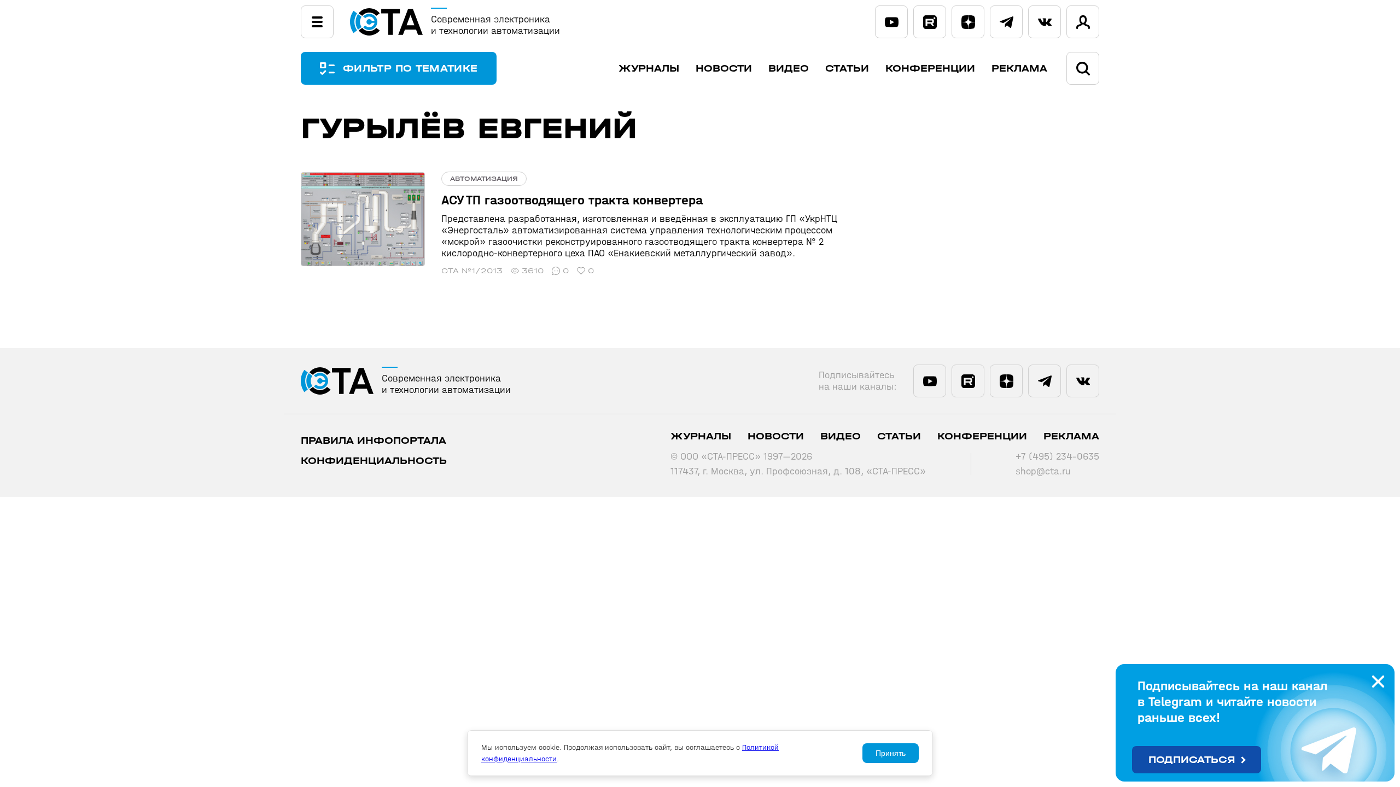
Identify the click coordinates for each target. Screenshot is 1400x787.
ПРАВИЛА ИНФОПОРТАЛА (373, 441)
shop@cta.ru (1043, 471)
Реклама (1019, 68)
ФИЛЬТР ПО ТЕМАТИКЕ (410, 68)
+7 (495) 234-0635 (1057, 456)
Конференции (930, 68)
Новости (724, 68)
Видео (788, 68)
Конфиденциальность (374, 461)
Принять (891, 753)
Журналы (649, 68)
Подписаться (1191, 760)
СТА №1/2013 (472, 270)
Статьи (847, 68)
